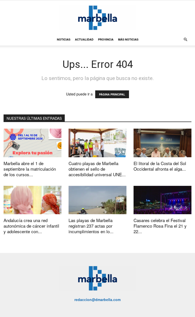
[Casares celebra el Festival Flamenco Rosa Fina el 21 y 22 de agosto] (162, 200)
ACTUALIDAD (84, 39)
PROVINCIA (105, 39)
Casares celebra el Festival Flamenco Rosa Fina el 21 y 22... (160, 225)
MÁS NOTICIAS (128, 39)
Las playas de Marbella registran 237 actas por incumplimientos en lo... (91, 225)
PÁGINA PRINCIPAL (112, 94)
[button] (185, 39)
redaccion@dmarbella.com (97, 299)
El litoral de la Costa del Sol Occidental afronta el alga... (160, 166)
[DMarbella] (97, 17)
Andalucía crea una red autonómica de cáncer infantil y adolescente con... (31, 225)
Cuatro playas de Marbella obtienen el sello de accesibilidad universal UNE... (97, 168)
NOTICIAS (63, 39)
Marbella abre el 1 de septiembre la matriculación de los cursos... (30, 168)
